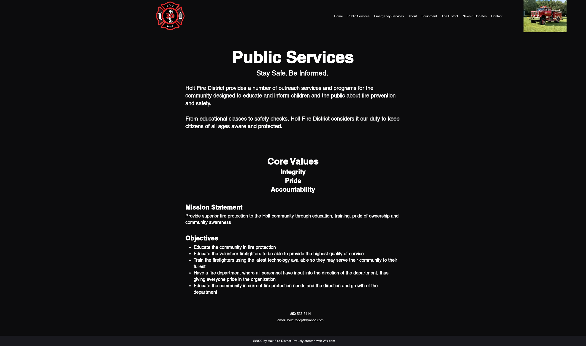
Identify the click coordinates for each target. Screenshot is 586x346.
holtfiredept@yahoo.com (305, 320)
